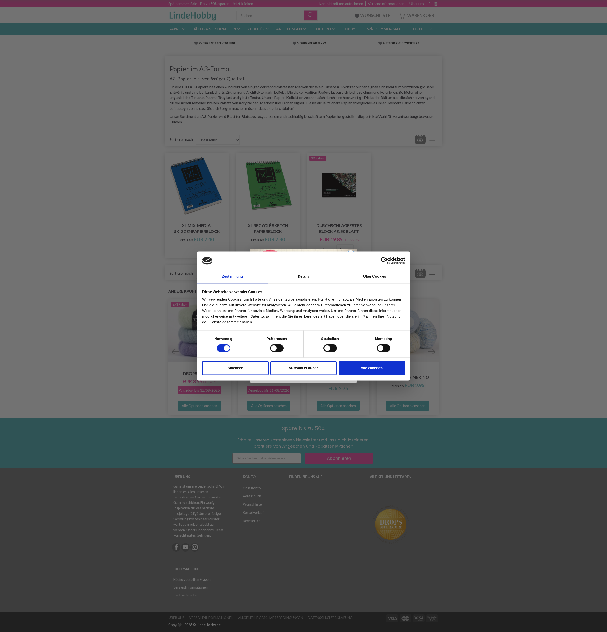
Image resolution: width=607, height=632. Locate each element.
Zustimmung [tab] (232, 276)
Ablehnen (235, 368)
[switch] (277, 348)
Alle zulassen (372, 368)
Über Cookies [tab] (374, 276)
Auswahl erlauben (303, 368)
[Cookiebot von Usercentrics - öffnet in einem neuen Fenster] (384, 260)
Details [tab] (303, 276)
